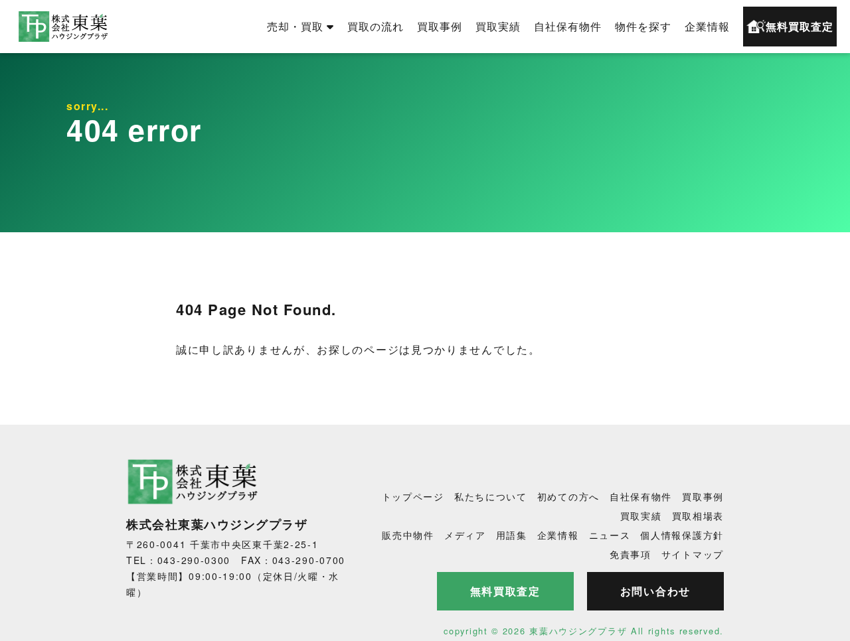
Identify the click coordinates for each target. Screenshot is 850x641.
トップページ (413, 496)
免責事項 (630, 554)
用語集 (511, 534)
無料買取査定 (799, 26)
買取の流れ (375, 26)
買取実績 (498, 26)
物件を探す (643, 26)
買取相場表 (698, 515)
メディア (465, 534)
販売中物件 (408, 534)
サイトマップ (692, 554)
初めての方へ (568, 496)
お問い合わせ (655, 591)
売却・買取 (295, 26)
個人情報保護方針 (682, 534)
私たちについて (490, 496)
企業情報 (707, 26)
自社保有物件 (568, 26)
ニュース (610, 534)
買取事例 (439, 26)
